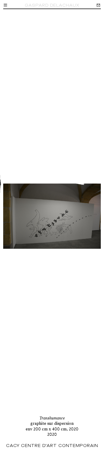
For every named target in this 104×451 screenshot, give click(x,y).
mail (98, 5)
